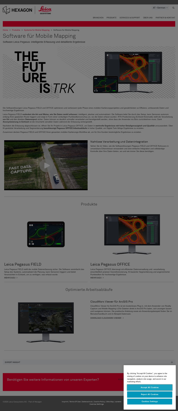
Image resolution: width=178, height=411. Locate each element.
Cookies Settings (150, 401)
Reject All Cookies (149, 394)
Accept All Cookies (150, 387)
